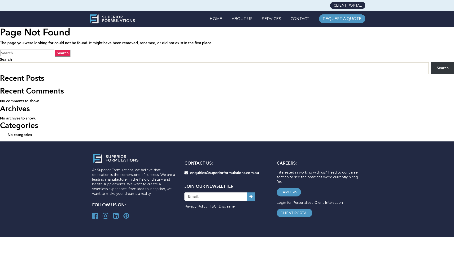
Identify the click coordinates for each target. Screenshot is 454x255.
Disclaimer (227, 206)
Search (6, 59)
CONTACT (300, 19)
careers (288, 192)
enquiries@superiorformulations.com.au (223, 172)
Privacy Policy (195, 206)
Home (216, 19)
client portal (348, 5)
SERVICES (271, 19)
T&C (213, 206)
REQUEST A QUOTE (342, 19)
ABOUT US (242, 19)
